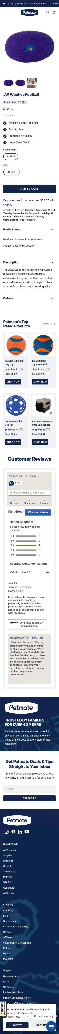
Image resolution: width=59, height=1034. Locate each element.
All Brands (8, 893)
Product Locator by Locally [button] (18, 245)
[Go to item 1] (8, 83)
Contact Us (9, 987)
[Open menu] (5, 12)
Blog (5, 916)
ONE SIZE (11, 172)
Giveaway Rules (11, 976)
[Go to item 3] (32, 83)
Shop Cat (8, 861)
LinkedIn (20, 832)
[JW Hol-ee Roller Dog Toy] (16, 405)
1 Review (32, 476)
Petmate (7, 877)
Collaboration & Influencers (17, 942)
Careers (7, 932)
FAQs (6, 981)
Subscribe (29, 798)
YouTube (27, 832)
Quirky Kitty (9, 887)
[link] (13, 476)
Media (6, 953)
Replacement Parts (13, 992)
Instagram (7, 832)
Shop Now (13, 381)
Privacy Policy (13, 1016)
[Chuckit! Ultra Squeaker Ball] (43, 345)
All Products (9, 850)
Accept (17, 1025)
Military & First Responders (17, 997)
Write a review (39, 513)
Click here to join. (38, 3)
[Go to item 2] (20, 83)
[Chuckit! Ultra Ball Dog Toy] (16, 345)
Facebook (13, 832)
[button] (3, 1009)
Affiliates (7, 937)
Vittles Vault (9, 871)
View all (47, 324)
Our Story (8, 910)
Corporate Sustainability (15, 926)
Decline (41, 1025)
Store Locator (10, 921)
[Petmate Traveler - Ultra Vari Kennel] (43, 405)
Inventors (8, 959)
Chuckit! (7, 866)
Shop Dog (8, 855)
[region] (29, 48)
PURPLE (11, 156)
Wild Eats (8, 882)
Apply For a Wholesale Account (19, 1003)
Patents (7, 948)
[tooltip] (15, 483)
